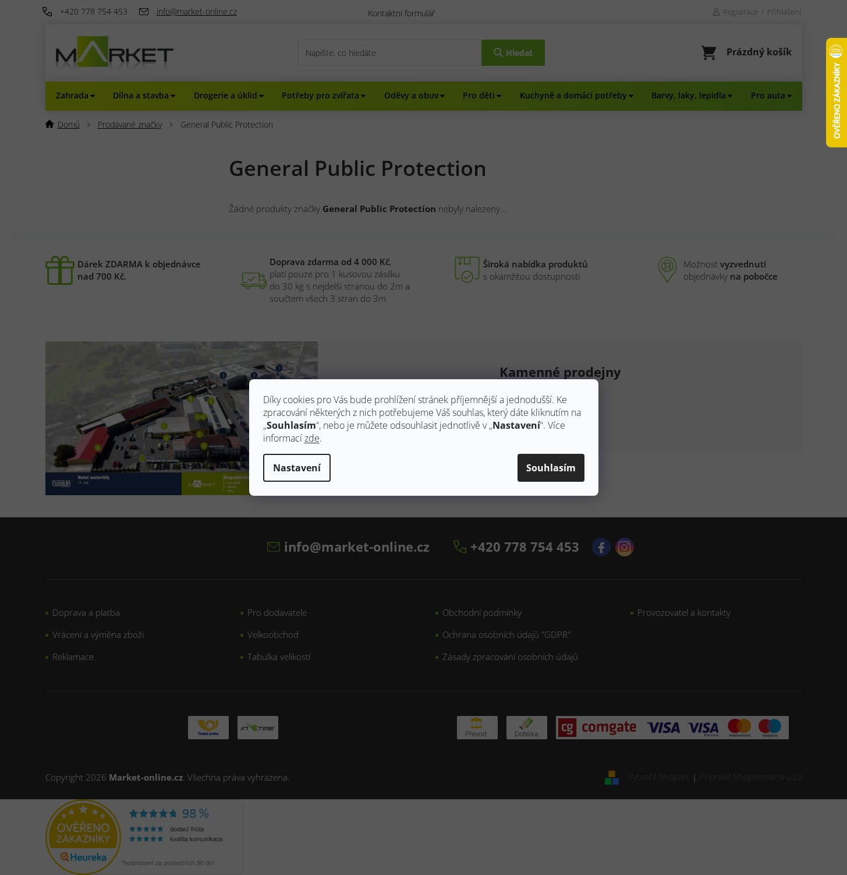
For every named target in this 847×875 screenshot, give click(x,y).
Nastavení (297, 467)
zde (312, 438)
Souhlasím (551, 467)
